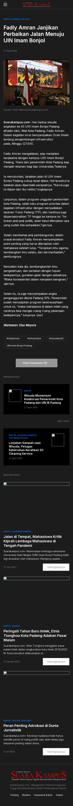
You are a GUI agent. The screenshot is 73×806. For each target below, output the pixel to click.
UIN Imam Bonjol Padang (19, 345)
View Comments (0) (35, 362)
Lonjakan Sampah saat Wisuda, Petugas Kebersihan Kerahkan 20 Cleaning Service (26, 448)
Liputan (25, 19)
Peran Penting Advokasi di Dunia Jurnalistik (31, 727)
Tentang (14, 795)
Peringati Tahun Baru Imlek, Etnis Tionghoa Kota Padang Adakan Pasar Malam (35, 635)
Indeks (59, 795)
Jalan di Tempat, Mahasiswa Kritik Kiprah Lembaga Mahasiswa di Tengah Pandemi (33, 541)
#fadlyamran (13, 338)
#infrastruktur (34, 338)
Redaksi (26, 795)
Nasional (26, 720)
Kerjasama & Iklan (43, 795)
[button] (5, 4)
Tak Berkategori (18, 438)
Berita (7, 19)
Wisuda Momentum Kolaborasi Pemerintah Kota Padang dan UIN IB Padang (43, 399)
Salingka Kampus (26, 435)
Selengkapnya (56, 567)
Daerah (16, 19)
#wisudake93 (56, 338)
